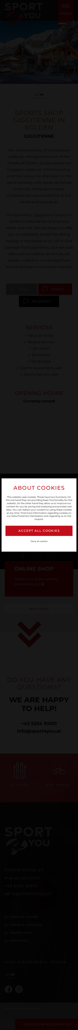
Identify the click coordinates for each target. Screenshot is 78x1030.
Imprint (38, 519)
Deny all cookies (39, 541)
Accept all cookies (39, 531)
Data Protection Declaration (27, 516)
